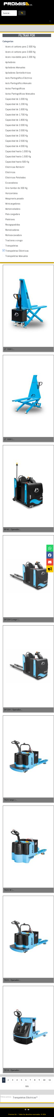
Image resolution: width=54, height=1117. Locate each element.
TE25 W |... (9, 890)
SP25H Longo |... (12, 619)
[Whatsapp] (49, 548)
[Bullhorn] (49, 568)
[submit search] (22, 13)
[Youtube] (28, 1109)
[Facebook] (49, 555)
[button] (50, 21)
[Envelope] (49, 561)
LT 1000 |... (9, 439)
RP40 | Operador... (12, 529)
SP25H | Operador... (13, 709)
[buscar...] (9, 13)
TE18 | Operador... (12, 1070)
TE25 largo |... (10, 800)
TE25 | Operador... (12, 980)
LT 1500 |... (9, 349)
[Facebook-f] (25, 1109)
